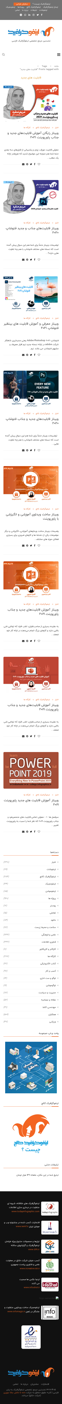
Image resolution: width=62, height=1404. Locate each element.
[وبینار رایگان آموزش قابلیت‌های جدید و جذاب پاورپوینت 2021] (31, 103)
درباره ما (25, 10)
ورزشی (29, 1021)
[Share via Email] (23, 164)
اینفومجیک (10, 7)
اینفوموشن (29, 891)
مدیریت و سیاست (29, 992)
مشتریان (34, 1384)
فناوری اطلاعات (29, 942)
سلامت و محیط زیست (29, 927)
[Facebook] (41, 15)
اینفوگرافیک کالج (34, 7)
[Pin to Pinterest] (27, 164)
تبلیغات (34, 10)
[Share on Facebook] (34, 164)
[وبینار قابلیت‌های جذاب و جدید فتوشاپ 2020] (31, 198)
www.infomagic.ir (16, 1311)
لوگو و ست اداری (29, 978)
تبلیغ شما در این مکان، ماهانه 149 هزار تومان (37, 1175)
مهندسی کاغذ (29, 1007)
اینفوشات (43, 10)
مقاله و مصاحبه (29, 1000)
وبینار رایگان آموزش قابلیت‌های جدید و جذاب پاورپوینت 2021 (33, 135)
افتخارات (45, 1384)
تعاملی (29, 913)
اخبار (57, 128)
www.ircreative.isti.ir (30, 1268)
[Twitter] (38, 15)
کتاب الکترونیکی (29, 963)
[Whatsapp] (25, 15)
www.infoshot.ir (32, 1287)
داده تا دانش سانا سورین (14, 1392)
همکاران (29, 1014)
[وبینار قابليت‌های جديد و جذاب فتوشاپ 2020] (31, 389)
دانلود (29, 920)
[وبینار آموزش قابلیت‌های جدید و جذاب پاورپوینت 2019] (31, 579)
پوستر (29, 905)
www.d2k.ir (33, 1249)
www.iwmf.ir (22, 1226)
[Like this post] (39, 164)
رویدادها (21, 7)
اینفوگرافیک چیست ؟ (41, 4)
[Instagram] (33, 15)
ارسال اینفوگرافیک (50, 7)
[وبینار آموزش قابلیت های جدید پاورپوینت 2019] (31, 770)
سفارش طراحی (22, 4)
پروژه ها (29, 898)
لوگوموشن (29, 985)
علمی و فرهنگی (29, 934)
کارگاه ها (27, 128)
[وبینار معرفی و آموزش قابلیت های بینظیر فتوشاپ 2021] (31, 293)
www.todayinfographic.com (25, 1211)
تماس (17, 10)
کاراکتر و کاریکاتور (29, 949)
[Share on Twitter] (31, 164)
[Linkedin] (29, 15)
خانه (56, 66)
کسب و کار (29, 971)
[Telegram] (21, 15)
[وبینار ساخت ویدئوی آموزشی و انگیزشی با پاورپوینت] (31, 484)
